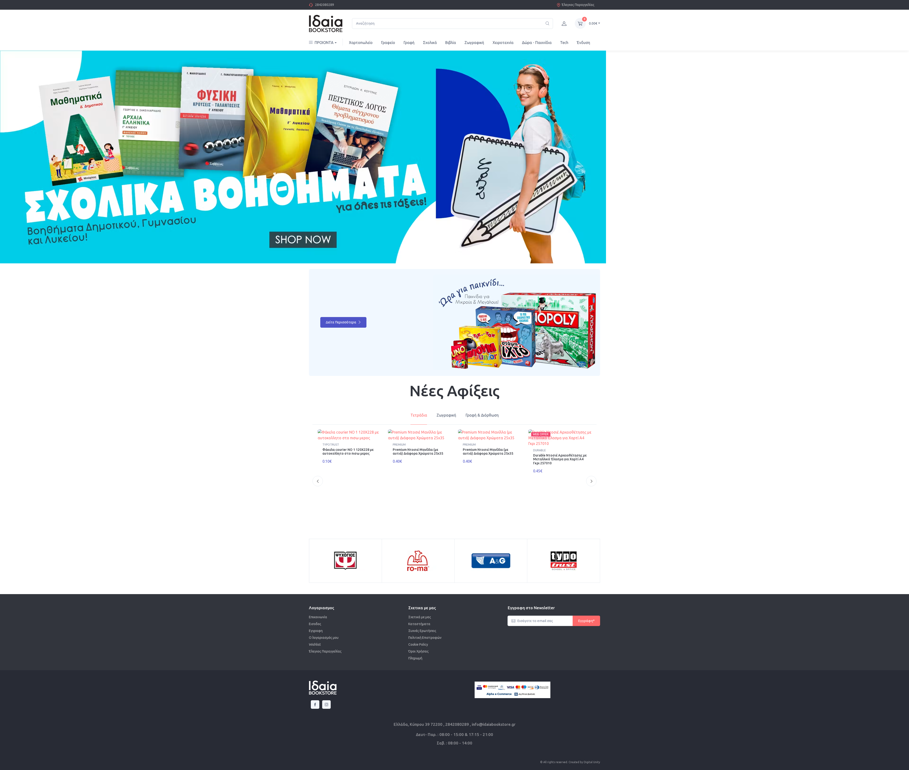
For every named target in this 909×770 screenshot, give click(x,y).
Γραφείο (388, 42)
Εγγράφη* (586, 625)
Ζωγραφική (474, 42)
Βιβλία (450, 42)
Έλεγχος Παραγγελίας (578, 5)
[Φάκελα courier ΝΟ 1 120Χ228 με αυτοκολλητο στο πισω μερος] (349, 439)
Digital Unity (592, 766)
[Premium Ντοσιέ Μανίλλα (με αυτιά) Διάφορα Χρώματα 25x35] (419, 439)
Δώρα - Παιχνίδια (537, 42)
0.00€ (593, 23)
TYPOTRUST (330, 448)
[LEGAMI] (490, 565)
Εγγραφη (316, 635)
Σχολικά (430, 42)
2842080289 (324, 5)
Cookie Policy (418, 649)
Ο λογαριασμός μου (324, 642)
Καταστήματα (419, 628)
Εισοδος (315, 628)
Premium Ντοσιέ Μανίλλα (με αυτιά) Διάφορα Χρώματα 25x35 (418, 456)
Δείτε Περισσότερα (341, 326)
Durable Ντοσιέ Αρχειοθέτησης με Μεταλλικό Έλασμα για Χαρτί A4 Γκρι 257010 (560, 464)
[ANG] (345, 565)
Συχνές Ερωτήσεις (422, 635)
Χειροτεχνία (503, 42)
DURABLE (539, 454)
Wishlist (315, 649)
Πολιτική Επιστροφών (424, 642)
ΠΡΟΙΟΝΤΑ (324, 42)
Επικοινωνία (318, 621)
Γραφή (409, 42)
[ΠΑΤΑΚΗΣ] (563, 565)
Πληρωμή (415, 662)
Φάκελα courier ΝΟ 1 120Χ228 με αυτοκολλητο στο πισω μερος (348, 456)
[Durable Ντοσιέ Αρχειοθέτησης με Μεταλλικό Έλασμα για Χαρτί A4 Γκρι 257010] (560, 442)
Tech (564, 42)
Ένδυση (583, 42)
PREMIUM (399, 448)
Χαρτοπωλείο (361, 42)
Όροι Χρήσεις (418, 655)
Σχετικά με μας (419, 621)
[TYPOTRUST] (418, 565)
